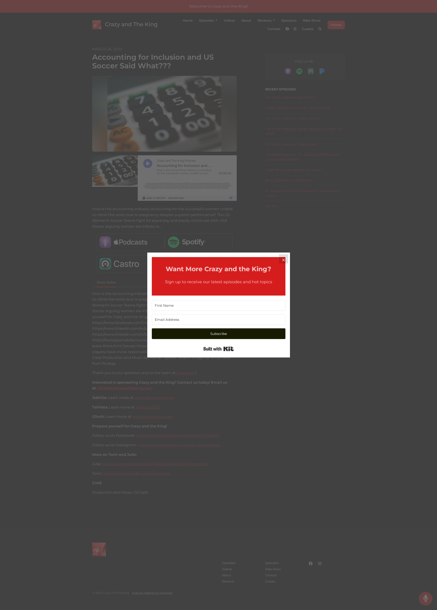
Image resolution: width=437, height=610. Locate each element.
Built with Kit (218, 349)
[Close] (283, 258)
